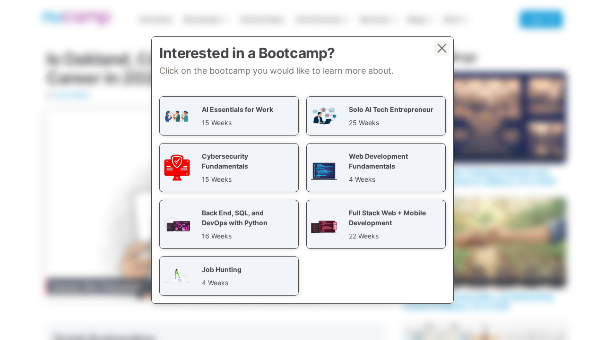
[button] (229, 116)
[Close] (441, 48)
